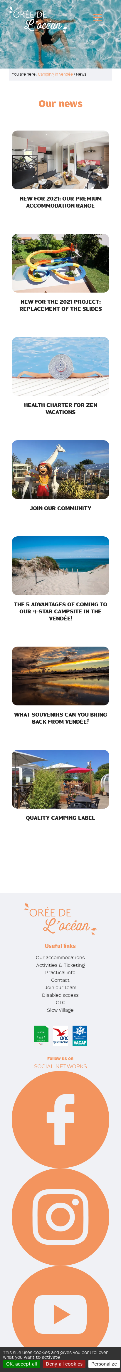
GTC (60, 1002)
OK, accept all (21, 1364)
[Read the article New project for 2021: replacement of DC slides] (60, 262)
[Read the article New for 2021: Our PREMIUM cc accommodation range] (60, 159)
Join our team (60, 987)
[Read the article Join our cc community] (60, 469)
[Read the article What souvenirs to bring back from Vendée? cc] (60, 675)
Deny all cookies (64, 1364)
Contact (60, 980)
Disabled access (60, 995)
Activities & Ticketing (60, 965)
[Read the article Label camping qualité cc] (60, 778)
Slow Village (60, 1010)
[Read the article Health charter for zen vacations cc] (60, 365)
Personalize (104, 1364)
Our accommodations (60, 957)
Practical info (60, 972)
